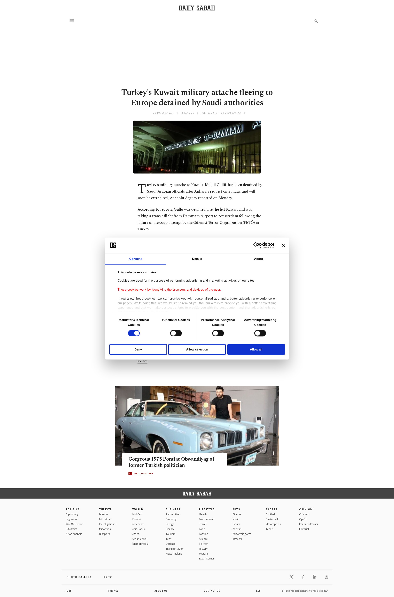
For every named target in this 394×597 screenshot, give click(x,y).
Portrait (237, 529)
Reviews (237, 539)
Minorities (105, 529)
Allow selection (197, 349)
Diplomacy (72, 514)
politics (142, 361)
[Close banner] (283, 245)
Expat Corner (206, 558)
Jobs (69, 590)
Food (202, 529)
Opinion (306, 509)
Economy (171, 519)
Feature (203, 553)
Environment (206, 519)
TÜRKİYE (105, 509)
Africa (135, 534)
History (203, 548)
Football (270, 514)
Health (203, 514)
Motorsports (273, 524)
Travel (202, 524)
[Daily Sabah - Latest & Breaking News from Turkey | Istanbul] (197, 7)
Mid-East (137, 514)
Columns (304, 514)
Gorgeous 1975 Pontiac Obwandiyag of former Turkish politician (171, 462)
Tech (168, 539)
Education (105, 519)
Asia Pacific (138, 529)
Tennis (269, 529)
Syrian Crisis (139, 539)
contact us (212, 590)
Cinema (237, 514)
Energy (170, 524)
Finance (170, 529)
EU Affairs (71, 529)
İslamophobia (140, 544)
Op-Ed (303, 519)
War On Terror (74, 524)
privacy (113, 590)
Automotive (172, 514)
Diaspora (104, 534)
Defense (170, 544)
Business (173, 509)
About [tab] (258, 259)
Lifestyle (206, 509)
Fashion (203, 534)
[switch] (176, 333)
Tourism (170, 534)
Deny (138, 349)
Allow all (256, 349)
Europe (136, 519)
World (137, 509)
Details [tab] (197, 259)
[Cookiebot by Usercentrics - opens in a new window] (256, 245)
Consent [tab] (135, 259)
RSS (258, 590)
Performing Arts (242, 534)
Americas (137, 524)
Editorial (304, 529)
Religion (203, 544)
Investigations (107, 524)
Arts (236, 509)
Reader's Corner (308, 524)
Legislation (72, 519)
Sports (271, 509)
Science (203, 539)
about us (161, 590)
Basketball (272, 519)
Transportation (174, 548)
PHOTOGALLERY (143, 473)
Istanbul (103, 514)
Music (236, 519)
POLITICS (73, 509)
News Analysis (74, 534)
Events (236, 524)
